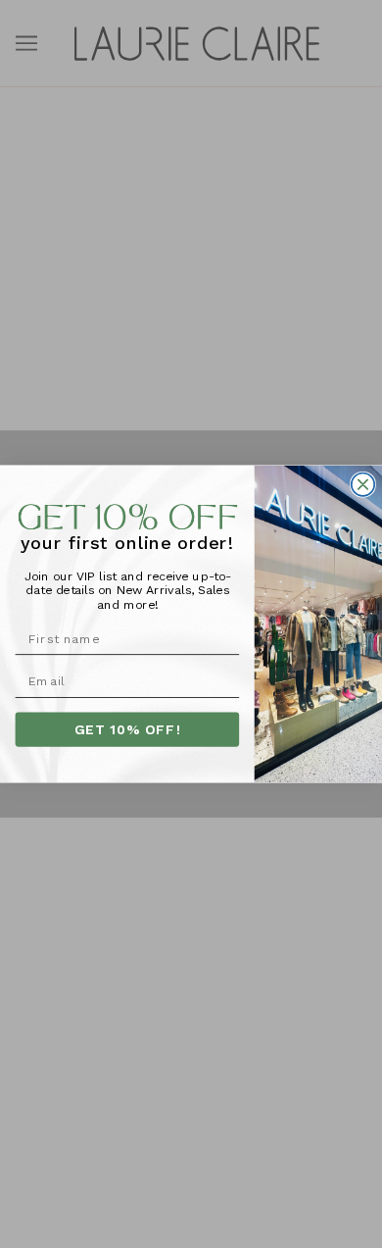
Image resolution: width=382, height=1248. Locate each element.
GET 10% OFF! (127, 729)
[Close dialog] (363, 484)
